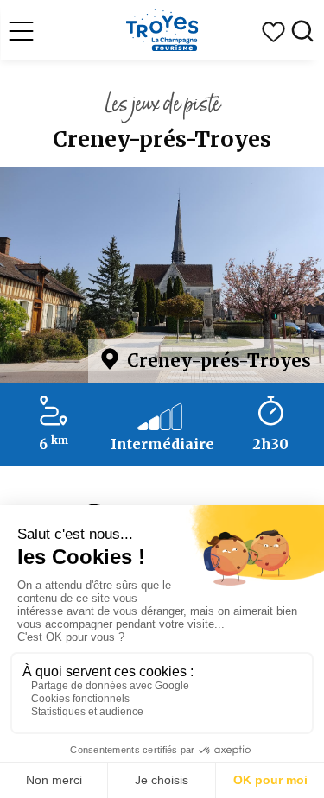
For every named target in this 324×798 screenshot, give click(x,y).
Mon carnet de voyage (273, 32)
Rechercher (302, 32)
